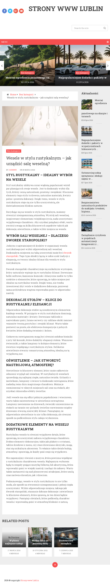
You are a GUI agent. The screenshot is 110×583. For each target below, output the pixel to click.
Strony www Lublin (66, 8)
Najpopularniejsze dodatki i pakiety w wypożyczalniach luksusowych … (92, 144)
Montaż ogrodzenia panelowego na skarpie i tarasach (94, 108)
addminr (13, 170)
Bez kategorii (13, 151)
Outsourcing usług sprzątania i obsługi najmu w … (91, 175)
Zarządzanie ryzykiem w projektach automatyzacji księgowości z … (93, 240)
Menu (4, 42)
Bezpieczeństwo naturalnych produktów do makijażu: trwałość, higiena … (94, 207)
